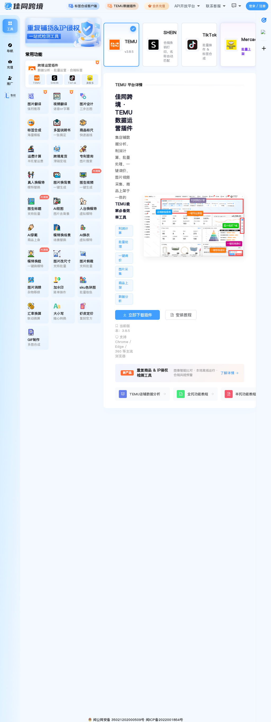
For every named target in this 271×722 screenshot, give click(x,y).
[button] (187, 4)
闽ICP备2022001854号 (164, 719)
